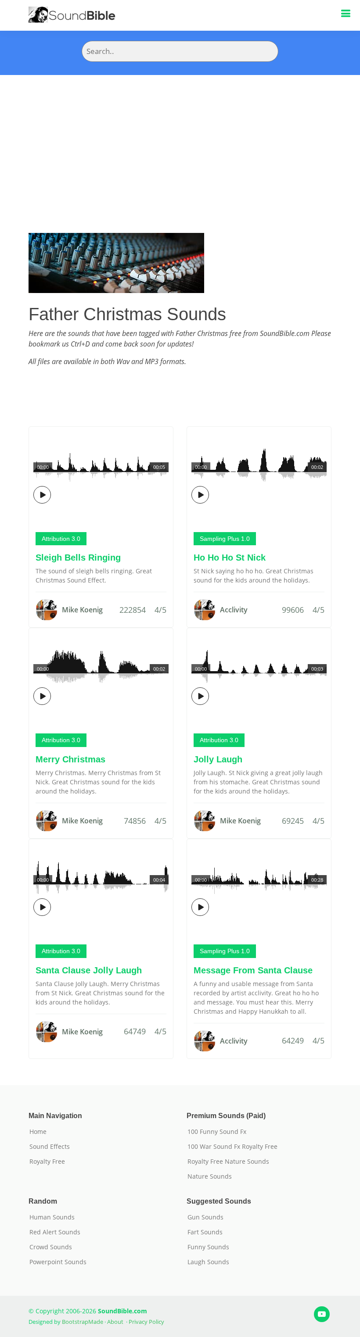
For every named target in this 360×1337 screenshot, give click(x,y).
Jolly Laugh (218, 759)
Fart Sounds (205, 1232)
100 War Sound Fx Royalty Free (232, 1147)
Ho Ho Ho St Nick (230, 557)
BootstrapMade (82, 1322)
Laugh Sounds (208, 1262)
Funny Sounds (208, 1247)
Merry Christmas (70, 759)
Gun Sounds (205, 1217)
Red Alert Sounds (54, 1232)
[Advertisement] (180, 140)
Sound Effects (49, 1147)
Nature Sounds (209, 1176)
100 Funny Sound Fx (216, 1132)
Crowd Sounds (50, 1247)
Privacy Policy (146, 1322)
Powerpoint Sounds (57, 1262)
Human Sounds (52, 1217)
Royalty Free (47, 1161)
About (115, 1322)
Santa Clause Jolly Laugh (89, 970)
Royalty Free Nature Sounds (228, 1161)
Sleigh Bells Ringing (78, 557)
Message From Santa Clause (253, 970)
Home (38, 1132)
